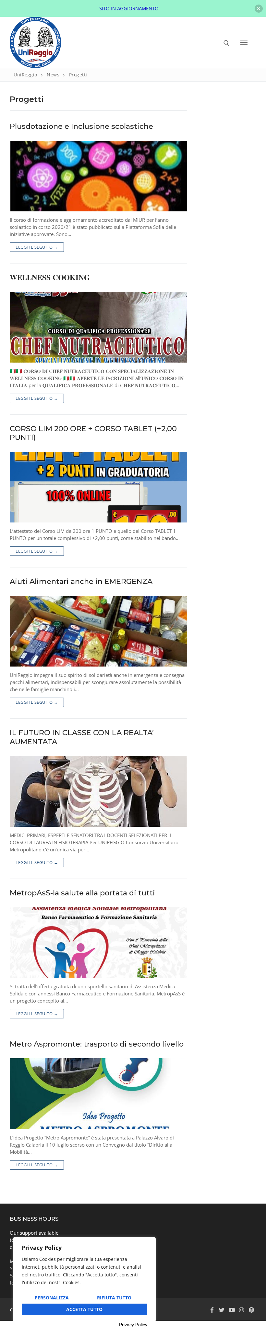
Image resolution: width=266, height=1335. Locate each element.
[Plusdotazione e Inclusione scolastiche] (98, 176)
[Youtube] (231, 1310)
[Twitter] (221, 1310)
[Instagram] (241, 1310)
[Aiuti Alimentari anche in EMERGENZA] (98, 631)
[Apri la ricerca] (226, 43)
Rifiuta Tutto (114, 1298)
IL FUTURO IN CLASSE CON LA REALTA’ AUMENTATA (82, 737)
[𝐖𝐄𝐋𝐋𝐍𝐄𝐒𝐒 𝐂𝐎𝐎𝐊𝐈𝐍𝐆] (98, 327)
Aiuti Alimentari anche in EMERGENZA (81, 581)
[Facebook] (212, 1310)
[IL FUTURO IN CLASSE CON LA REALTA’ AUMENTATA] (98, 791)
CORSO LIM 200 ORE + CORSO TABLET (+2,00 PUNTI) (93, 433)
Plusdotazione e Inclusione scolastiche (81, 126)
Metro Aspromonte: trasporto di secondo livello (97, 1044)
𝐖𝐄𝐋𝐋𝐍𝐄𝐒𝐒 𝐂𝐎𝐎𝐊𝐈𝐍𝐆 (50, 277)
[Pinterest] (251, 1310)
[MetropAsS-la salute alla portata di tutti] (98, 942)
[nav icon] (244, 42)
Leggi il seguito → (37, 247)
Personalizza (52, 1298)
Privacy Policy (133, 1324)
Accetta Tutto (84, 1309)
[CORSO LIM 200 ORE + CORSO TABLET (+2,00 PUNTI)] (98, 487)
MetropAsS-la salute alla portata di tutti (82, 893)
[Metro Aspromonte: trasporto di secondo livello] (98, 1093)
